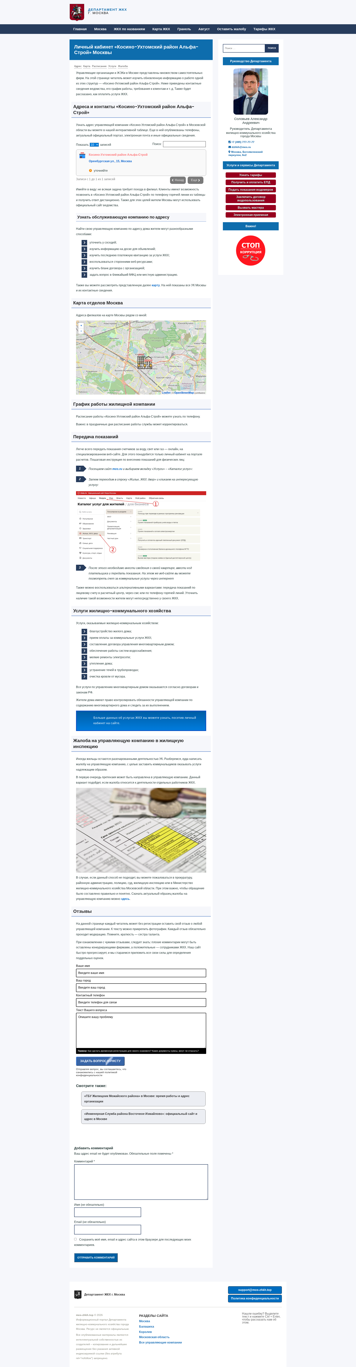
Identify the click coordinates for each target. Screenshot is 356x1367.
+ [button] (81, 325)
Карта (86, 66)
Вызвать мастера (251, 207)
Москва (100, 29)
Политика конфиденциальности (255, 1298)
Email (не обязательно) (90, 1222)
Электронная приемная (250, 214)
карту (156, 285)
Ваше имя (83, 965)
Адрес (78, 66)
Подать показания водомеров (250, 189)
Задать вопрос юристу (100, 1061)
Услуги (112, 66)
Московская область (154, 1337)
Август (204, 29)
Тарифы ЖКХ (264, 29)
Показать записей (93, 144)
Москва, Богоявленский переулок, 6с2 (245, 153)
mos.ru (117, 468)
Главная (80, 29)
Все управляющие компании (160, 1342)
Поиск (272, 48)
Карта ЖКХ (161, 29)
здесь (125, 898)
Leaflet (166, 392)
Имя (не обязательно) (89, 1204)
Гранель (184, 29)
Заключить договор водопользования (251, 198)
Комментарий (84, 1161)
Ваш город (83, 980)
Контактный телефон (90, 995)
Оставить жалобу (231, 29)
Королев (145, 1331)
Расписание (99, 66)
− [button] (81, 331)
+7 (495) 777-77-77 (242, 142)
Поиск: (156, 144)
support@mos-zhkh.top (255, 1289)
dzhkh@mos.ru (241, 147)
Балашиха (146, 1326)
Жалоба (123, 66)
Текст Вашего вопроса (91, 1010)
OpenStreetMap (184, 392)
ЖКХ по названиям (129, 29)
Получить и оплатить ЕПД (250, 182)
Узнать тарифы (250, 175)
